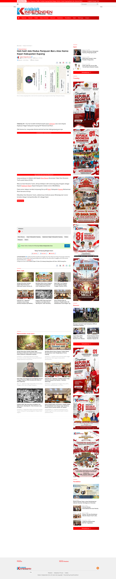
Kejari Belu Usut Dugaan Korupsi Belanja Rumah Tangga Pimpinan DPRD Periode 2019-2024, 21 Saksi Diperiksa (61, 285)
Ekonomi (53, 18)
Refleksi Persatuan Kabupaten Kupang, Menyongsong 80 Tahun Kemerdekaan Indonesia (90, 51)
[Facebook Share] (57, 63)
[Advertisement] (10, 29)
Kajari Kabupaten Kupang (33, 237)
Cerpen (87, 18)
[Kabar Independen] (34, 11)
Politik (36, 18)
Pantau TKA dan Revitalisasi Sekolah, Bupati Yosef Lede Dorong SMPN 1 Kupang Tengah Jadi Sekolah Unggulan (90, 515)
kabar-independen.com (25, 57)
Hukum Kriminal (44, 18)
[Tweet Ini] (60, 63)
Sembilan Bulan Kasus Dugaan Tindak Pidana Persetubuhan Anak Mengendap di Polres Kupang (44, 285)
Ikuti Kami (44, 253)
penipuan (52, 124)
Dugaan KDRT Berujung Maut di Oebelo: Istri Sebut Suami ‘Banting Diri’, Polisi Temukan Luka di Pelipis (43, 302)
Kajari (49, 189)
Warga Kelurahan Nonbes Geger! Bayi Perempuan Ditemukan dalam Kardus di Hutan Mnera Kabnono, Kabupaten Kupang (24, 285)
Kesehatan (60, 18)
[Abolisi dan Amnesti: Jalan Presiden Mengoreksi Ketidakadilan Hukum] (77, 59)
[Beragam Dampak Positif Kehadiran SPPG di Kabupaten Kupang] (86, 315)
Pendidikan (68, 18)
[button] (97, 4)
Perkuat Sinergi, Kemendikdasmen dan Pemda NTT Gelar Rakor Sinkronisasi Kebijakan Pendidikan (90, 507)
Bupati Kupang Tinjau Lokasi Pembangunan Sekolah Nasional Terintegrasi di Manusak (84, 502)
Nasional (24, 18)
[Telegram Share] (66, 63)
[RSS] (98, 568)
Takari (26, 239)
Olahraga (80, 18)
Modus (66, 237)
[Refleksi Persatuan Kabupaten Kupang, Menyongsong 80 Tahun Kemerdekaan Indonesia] (77, 52)
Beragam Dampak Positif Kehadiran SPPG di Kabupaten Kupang (85, 324)
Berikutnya (20, 201)
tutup (15, 6)
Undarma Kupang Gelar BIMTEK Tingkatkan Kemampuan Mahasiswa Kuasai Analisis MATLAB (88, 522)
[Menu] (18, 4)
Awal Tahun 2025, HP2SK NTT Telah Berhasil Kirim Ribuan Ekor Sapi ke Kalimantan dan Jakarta (79, 337)
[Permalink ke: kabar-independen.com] (18, 57)
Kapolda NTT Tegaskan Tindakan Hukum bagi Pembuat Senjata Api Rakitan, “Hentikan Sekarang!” (25, 302)
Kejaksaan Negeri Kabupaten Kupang (52, 237)
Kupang (60, 189)
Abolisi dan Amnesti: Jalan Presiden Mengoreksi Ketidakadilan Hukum (89, 59)
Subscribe (52, 253)
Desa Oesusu (45, 178)
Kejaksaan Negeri (26, 186)
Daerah (30, 18)
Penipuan (20, 239)
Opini (74, 18)
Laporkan (35, 253)
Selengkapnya (86, 72)
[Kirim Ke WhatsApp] (69, 63)
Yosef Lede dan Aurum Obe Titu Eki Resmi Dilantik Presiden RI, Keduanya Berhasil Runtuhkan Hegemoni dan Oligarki (90, 66)
